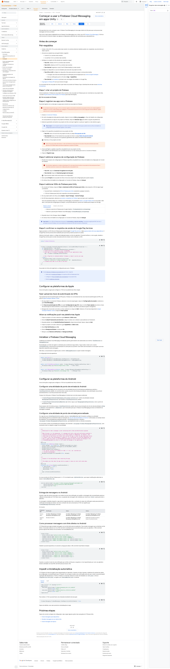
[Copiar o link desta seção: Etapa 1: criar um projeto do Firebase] (70, 90)
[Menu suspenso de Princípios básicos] (18, 8)
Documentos (43, 1)
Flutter (74, 24)
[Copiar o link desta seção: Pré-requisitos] (54, 46)
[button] (8, 23)
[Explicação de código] (100, 240)
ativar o (86, 200)
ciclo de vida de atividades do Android (78, 417)
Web (67, 24)
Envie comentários (99, 16)
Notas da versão (106, 651)
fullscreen (167, 5)
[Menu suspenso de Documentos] (47, 1)
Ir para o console (157, 1)
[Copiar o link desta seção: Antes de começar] (58, 41)
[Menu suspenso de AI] (24, 8)
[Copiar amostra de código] (104, 240)
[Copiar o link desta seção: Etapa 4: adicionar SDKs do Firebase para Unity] (78, 184)
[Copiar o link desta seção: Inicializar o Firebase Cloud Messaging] (77, 337)
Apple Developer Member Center (51, 298)
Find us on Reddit (64, 647)
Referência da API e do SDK (25, 647)
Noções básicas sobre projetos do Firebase (54, 94)
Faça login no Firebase (47, 82)
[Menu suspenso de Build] (17, 1)
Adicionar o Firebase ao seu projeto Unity (54, 272)
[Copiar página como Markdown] (61, 19)
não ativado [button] (58, 205)
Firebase (41, 12)
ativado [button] (47, 205)
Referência (44, 8)
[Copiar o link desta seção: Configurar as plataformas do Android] (77, 379)
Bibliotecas (21, 651)
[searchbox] (9, 13)
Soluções (31, 1)
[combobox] (127, 1)
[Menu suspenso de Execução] (26, 1)
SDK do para (66, 191)
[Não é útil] (104, 13)
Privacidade (30, 666)
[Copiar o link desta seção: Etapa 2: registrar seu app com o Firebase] (74, 101)
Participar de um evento (66, 653)
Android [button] (42, 580)
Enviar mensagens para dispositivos (50, 617)
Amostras (21, 649)
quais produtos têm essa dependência (93, 231)
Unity (81, 24)
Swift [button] (48, 580)
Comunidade (53, 1)
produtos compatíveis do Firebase (69, 198)
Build (15, 1)
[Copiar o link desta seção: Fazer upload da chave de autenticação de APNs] (79, 294)
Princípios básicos (13, 8)
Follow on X (63, 649)
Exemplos (52, 8)
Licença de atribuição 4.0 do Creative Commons (85, 633)
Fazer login (165, 1)
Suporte (62, 1)
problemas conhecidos (54, 279)
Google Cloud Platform (57, 660)
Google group (106, 649)
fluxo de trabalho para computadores (60, 276)
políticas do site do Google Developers (77, 634)
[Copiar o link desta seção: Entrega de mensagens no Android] (68, 492)
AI (22, 8)
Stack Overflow (106, 647)
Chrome (42, 660)
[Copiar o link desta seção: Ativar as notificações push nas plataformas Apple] (81, 315)
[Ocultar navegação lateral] (16, 666)
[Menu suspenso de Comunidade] (58, 1)
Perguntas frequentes (107, 655)
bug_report (164, 5)
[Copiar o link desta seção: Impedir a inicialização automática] (73, 569)
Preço (36, 1)
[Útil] (102, 13)
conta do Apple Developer (91, 74)
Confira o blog (64, 644)
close (169, 5)
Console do (52, 115)
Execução (22, 1)
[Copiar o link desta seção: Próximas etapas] (56, 611)
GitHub (20, 653)
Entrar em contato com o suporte (110, 644)
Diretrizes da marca (107, 653)
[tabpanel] (73, 210)
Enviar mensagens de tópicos (49, 621)
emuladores (56, 79)
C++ (88, 24)
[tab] (47, 205)
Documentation (6, 6)
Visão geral (4, 8)
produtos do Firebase (56, 274)
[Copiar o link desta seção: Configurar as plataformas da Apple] (75, 286)
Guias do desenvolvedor (24, 644)
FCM (14, 6)
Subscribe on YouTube (65, 651)
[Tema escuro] (102, 240)
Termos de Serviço (23, 666)
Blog (151, 1)
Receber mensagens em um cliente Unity (51, 619)
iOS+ (52, 24)
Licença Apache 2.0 (52, 634)
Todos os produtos (69, 660)
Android (60, 24)
